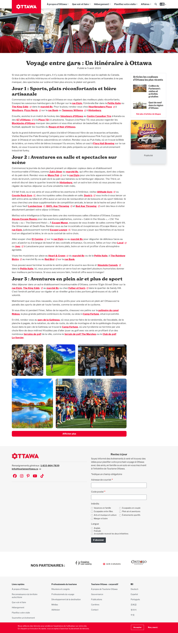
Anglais (97, 528)
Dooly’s (88, 195)
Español (134, 594)
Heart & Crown (56, 255)
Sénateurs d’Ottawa (71, 116)
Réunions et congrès (60, 589)
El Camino (37, 239)
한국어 (134, 610)
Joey (17, 246)
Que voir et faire (80, 4)
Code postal (97, 491)
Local (120, 242)
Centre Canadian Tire (99, 116)
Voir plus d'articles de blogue (148, 114)
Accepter (137, 627)
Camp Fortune (91, 313)
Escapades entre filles (103, 511)
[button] (156, 4)
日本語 (134, 604)
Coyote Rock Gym (22, 195)
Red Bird (49, 259)
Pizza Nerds (31, 110)
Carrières (95, 604)
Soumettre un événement (23, 618)
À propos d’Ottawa (20, 589)
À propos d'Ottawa (57, 4)
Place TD (43, 119)
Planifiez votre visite (125, 4)
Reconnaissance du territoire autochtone (24, 595)
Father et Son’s (76, 288)
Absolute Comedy (108, 265)
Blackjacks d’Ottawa (23, 123)
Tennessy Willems (72, 110)
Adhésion (55, 610)
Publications (96, 599)
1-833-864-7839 (50, 465)
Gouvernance (97, 594)
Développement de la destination (66, 599)
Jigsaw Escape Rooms (24, 219)
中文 (133, 615)
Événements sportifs (131, 515)
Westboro (17, 110)
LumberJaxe (35, 206)
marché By (46, 106)
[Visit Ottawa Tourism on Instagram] (21, 476)
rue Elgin (77, 103)
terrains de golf (32, 334)
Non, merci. (153, 627)
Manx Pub (53, 175)
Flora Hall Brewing (103, 143)
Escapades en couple (131, 508)
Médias (54, 604)
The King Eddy (20, 106)
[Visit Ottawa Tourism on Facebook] (15, 476)
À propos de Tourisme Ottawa (104, 589)
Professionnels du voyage (62, 594)
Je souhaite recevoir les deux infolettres (111, 534)
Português (135, 599)
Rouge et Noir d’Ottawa (62, 126)
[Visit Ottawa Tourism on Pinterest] (28, 476)
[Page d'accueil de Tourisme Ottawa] (26, 6)
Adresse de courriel (101, 479)
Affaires (145, 4)
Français (97, 531)
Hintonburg (94, 110)
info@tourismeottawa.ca (25, 469)
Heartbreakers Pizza (100, 106)
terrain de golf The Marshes (80, 334)
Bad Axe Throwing (86, 206)
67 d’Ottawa (23, 119)
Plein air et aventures (131, 511)
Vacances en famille (102, 508)
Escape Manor (60, 222)
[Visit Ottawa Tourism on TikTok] (42, 476)
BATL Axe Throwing (57, 206)
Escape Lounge (58, 229)
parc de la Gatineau (49, 319)
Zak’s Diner (55, 171)
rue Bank (53, 110)
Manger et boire (101, 518)
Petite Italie (114, 103)
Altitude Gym (104, 191)
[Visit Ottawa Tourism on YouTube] (35, 476)
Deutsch (134, 589)
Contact (94, 610)
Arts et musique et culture (105, 515)
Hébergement (101, 4)
